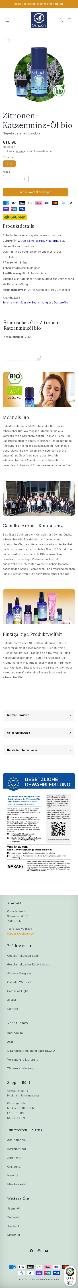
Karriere (12, 1009)
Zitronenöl (14, 1158)
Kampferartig (35, 240)
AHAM (11, 1000)
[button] (7, 20)
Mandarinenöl (16, 1184)
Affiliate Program (19, 973)
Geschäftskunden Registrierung (28, 964)
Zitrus (22, 240)
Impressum (15, 1033)
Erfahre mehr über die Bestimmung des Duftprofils (35, 302)
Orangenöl (14, 1166)
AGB (10, 1042)
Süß (62, 240)
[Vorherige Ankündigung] (7, 4)
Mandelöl (13, 1235)
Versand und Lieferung (22, 1059)
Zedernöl (13, 1217)
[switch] (70, 1283)
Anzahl (6, 171)
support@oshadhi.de (20, 933)
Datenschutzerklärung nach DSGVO (31, 1050)
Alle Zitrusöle (16, 1140)
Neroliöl (12, 1175)
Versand (20, 151)
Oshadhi (32, 1279)
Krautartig (52, 240)
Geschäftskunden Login (23, 955)
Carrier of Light (17, 991)
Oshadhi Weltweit (19, 982)
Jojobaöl (13, 1226)
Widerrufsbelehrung (20, 1068)
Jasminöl (13, 1208)
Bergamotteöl (16, 1149)
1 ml (9, 163)
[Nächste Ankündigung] (71, 4)
